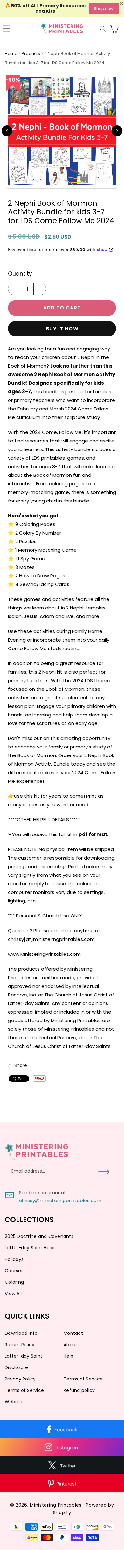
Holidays (14, 1259)
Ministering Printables (55, 1505)
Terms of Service (83, 1379)
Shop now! (104, 8)
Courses (14, 1270)
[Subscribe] (103, 1171)
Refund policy (79, 1390)
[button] (7, 28)
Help (68, 1356)
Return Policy (19, 1344)
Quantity (20, 273)
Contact (73, 1333)
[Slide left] (7, 130)
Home (11, 53)
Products (31, 53)
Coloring (14, 1282)
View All (13, 1293)
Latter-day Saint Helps (30, 1248)
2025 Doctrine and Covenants (39, 1236)
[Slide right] (117, 130)
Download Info (21, 1333)
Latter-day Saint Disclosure (23, 1362)
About (70, 1344)
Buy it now (62, 328)
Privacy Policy (20, 1379)
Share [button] (20, 1065)
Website (14, 1402)
